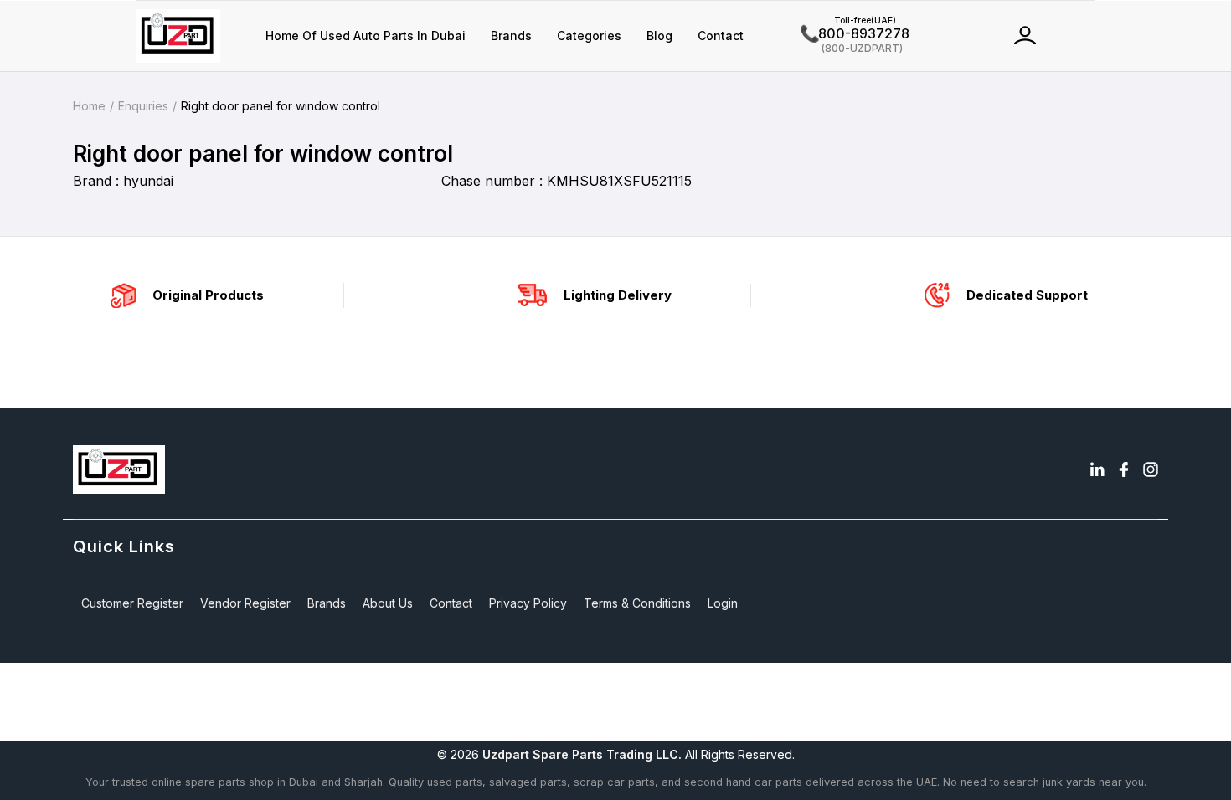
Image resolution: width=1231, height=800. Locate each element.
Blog (659, 35)
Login (723, 603)
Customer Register (132, 603)
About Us (388, 603)
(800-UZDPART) (852, 47)
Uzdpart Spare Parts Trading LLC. (582, 754)
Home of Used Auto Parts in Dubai (365, 35)
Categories (589, 35)
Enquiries (143, 106)
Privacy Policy (528, 603)
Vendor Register (245, 603)
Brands (511, 35)
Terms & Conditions (637, 603)
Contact (721, 35)
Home (89, 106)
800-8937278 (855, 33)
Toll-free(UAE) (848, 20)
